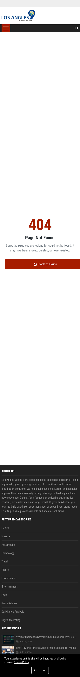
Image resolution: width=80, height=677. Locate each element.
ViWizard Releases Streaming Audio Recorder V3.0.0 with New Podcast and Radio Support (47, 637)
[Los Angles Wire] (18, 15)
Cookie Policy (21, 662)
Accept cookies (40, 670)
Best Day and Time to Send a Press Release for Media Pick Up (47, 648)
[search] (77, 28)
